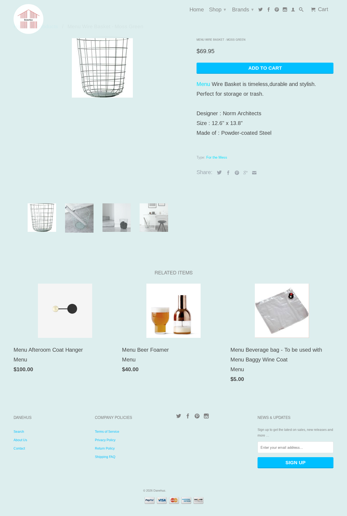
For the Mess (216, 157)
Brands (243, 9)
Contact (19, 448)
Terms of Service (107, 432)
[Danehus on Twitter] (260, 10)
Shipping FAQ (105, 457)
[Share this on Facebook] (226, 173)
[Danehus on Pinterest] (277, 10)
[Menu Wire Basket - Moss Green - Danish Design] (102, 67)
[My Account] (293, 10)
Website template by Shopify (185, 490)
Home (196, 9)
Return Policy (105, 448)
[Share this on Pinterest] (235, 173)
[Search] (301, 10)
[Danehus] (51, 19)
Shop (217, 9)
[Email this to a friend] (252, 173)
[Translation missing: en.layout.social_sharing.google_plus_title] (244, 173)
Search (19, 432)
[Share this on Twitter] (218, 172)
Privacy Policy (105, 440)
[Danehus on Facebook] (268, 10)
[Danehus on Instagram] (285, 10)
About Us (20, 440)
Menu (203, 84)
